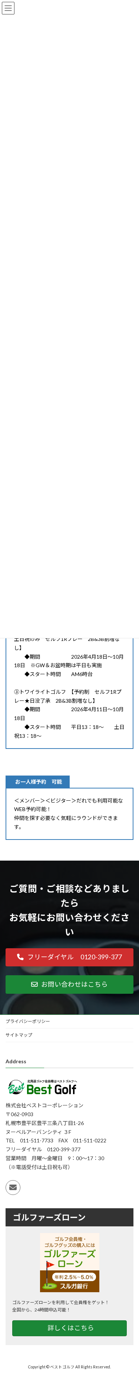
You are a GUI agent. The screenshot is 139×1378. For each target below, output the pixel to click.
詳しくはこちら (70, 1328)
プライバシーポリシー (28, 1021)
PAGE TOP (128, 1329)
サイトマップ (19, 1035)
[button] (69, 957)
